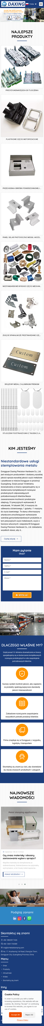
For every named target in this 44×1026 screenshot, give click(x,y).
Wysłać (23, 595)
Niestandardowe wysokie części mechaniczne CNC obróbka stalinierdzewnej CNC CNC (22, 286)
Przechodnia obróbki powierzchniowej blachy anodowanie (22, 188)
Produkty (6, 969)
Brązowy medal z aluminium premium (22, 384)
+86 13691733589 (10, 944)
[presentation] (6, 14)
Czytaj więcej (10, 539)
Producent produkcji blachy (17, 855)
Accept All (15, 1015)
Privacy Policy (22, 1020)
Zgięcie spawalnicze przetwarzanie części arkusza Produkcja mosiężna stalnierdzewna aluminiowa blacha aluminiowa (22, 335)
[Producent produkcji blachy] (22, 828)
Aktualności (7, 973)
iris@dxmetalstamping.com (13, 948)
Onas (5, 966)
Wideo (5, 977)
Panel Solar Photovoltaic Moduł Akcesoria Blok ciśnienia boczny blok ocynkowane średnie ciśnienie (22, 237)
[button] (19, 19)
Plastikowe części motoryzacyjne (22, 139)
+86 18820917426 (10, 940)
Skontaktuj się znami (10, 980)
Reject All (29, 1015)
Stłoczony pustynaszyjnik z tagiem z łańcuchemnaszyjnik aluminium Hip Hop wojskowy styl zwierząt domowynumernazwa (22, 433)
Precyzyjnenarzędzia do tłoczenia (22, 90)
